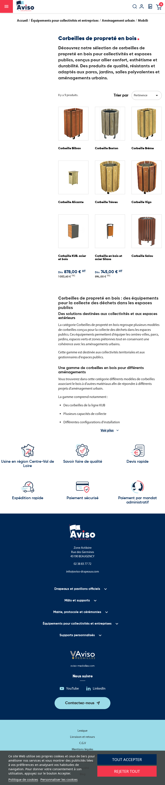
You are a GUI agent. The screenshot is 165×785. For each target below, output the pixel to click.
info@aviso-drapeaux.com (82, 571)
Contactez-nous (79, 703)
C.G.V (82, 743)
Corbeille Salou (142, 256)
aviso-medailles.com (82, 666)
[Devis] (150, 8)
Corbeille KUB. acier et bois (72, 258)
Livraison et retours (82, 737)
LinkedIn (99, 688)
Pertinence (146, 95)
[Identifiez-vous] (141, 7)
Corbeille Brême (142, 148)
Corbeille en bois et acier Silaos (108, 258)
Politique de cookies (23, 779)
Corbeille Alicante (71, 202)
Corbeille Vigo (141, 202)
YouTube (72, 688)
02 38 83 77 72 (82, 564)
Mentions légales (82, 749)
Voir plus (107, 430)
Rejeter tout (127, 771)
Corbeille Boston (106, 148)
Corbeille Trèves (106, 202)
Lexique (82, 730)
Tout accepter (127, 759)
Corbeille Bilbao (69, 148)
